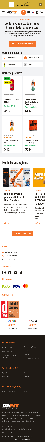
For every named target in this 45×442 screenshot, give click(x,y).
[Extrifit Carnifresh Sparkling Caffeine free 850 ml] (33, 85)
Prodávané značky (8, 391)
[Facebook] (9, 272)
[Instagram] (4, 272)
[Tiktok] (21, 272)
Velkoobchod (28, 373)
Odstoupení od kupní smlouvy (9, 356)
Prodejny (27, 377)
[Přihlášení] (37, 12)
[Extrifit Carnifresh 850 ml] (12, 126)
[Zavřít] (40, 4)
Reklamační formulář (9, 351)
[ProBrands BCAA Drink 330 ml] (12, 85)
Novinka (7, 79)
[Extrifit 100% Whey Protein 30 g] (33, 126)
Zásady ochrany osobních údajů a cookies (16, 429)
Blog (25, 391)
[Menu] (3, 12)
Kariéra (26, 354)
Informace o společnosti (32, 358)
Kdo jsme (5, 377)
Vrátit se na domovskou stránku (22, 44)
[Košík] (41, 12)
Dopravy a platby (30, 347)
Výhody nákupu (7, 373)
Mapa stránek (7, 433)
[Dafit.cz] (12, 12)
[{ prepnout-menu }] (28, 12)
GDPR (26, 351)
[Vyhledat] (23, 12)
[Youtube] (15, 272)
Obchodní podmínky (9, 347)
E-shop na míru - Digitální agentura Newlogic (17, 436)
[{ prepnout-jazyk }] (33, 12)
